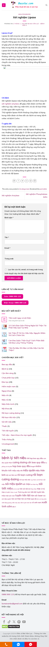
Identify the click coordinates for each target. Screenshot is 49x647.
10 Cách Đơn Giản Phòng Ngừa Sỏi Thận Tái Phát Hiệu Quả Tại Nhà (27, 326)
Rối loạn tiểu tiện (9, 417)
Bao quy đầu (7, 364)
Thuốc (4, 426)
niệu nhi (19, 470)
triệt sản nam (10, 496)
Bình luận (9, 218)
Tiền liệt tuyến (8, 430)
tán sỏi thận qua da (29, 499)
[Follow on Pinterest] (19, 622)
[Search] (46, 5)
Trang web (9, 259)
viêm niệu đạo (16, 502)
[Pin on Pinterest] (31, 181)
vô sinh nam (36, 502)
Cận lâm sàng (7, 373)
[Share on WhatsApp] (14, 181)
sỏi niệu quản (13, 484)
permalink (43, 189)
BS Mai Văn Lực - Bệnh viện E (33, 24)
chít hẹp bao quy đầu (35, 458)
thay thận (34, 489)
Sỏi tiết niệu (7, 422)
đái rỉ (14, 507)
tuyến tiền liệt (23, 495)
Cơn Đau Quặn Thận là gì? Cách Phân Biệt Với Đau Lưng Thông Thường (26, 341)
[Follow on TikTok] (9, 622)
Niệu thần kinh (8, 404)
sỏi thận (26, 484)
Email (7, 248)
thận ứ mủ (41, 489)
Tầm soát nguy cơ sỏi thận (20, 318)
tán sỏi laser (37, 495)
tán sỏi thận (16, 499)
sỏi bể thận (39, 480)
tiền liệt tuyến (36, 492)
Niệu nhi (5, 395)
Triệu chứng (7, 439)
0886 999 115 (8, 594)
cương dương (20, 462)
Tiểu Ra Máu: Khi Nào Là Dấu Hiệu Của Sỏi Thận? (26, 349)
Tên (7, 237)
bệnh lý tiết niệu (14, 458)
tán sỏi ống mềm (41, 499)
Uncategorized (24, 14)
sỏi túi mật (16, 489)
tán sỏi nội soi (25, 489)
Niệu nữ (5, 400)
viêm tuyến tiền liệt (25, 502)
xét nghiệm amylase (10, 104)
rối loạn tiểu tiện (24, 480)
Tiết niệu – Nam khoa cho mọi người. (17, 435)
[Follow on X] (14, 622)
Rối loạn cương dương (11, 413)
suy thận (33, 480)
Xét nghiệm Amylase (10, 195)
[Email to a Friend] (26, 181)
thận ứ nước (13, 492)
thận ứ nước (6, 492)
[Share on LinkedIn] (35, 181)
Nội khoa (5, 408)
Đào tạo (5, 382)
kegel (33, 466)
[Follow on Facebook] (4, 622)
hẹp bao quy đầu (21, 466)
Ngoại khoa (6, 391)
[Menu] (4, 5)
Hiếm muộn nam (8, 386)
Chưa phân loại (8, 378)
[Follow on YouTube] (24, 622)
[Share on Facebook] (18, 181)
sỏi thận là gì (34, 484)
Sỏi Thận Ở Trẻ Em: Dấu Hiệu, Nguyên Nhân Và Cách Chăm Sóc (27, 334)
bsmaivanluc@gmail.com (12, 603)
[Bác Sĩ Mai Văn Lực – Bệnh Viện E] (24, 5)
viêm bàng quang (7, 502)
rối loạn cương (24, 474)
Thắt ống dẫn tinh (24, 492)
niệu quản (29, 470)
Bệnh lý (5, 369)
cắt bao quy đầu (36, 462)
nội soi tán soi (11, 475)
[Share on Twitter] (22, 181)
